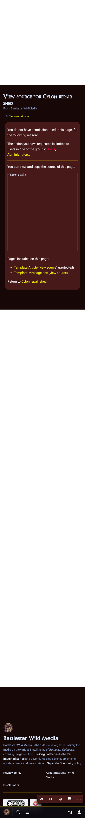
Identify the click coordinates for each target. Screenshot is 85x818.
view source (47, 267)
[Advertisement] (42, 42)
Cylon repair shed (20, 116)
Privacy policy (12, 772)
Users (51, 149)
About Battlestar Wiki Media (60, 775)
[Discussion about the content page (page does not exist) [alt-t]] (69, 799)
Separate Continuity (60, 763)
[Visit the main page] (6, 812)
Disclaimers (11, 785)
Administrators (18, 154)
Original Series (49, 754)
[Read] (50, 799)
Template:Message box (31, 273)
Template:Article (26, 267)
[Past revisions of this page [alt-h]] (60, 799)
